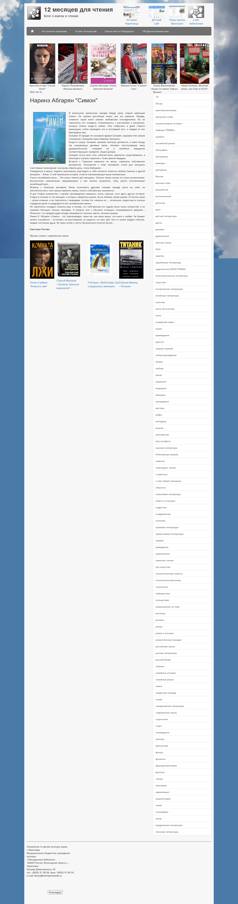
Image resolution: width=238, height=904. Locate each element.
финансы (160, 758)
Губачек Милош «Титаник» (128, 284)
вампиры (160, 163)
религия (160, 619)
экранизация (162, 792)
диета (159, 222)
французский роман (166, 765)
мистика (160, 408)
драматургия (162, 236)
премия (160, 540)
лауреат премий (164, 348)
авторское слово (164, 116)
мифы (159, 414)
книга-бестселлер (165, 308)
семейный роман (165, 679)
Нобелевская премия (167, 454)
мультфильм (162, 434)
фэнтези (160, 772)
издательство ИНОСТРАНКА (171, 269)
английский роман (165, 143)
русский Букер (163, 659)
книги (158, 315)
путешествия (162, 600)
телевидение (162, 732)
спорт (159, 725)
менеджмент (162, 401)
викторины (161, 169)
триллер (160, 739)
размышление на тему (168, 606)
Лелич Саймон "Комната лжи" (38, 284)
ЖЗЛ (158, 249)
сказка (159, 699)
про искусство (163, 566)
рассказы (160, 613)
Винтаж (159, 176)
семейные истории (166, 672)
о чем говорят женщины (168, 480)
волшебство (162, 189)
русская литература (166, 653)
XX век (159, 103)
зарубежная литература (168, 262)
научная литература (166, 447)
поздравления (163, 514)
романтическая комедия (168, 639)
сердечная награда (166, 692)
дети (158, 209)
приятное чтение (165, 560)
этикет (159, 805)
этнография (162, 811)
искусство (161, 282)
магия (159, 375)
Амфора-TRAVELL (165, 130)
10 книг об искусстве (86, 31)
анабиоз (160, 136)
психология (162, 586)
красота (160, 341)
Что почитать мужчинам (54, 31)
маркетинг (161, 381)
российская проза (165, 646)
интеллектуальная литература (172, 275)
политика (160, 520)
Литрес (159, 361)
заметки (160, 255)
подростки (161, 507)
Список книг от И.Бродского (119, 31)
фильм (159, 752)
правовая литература (167, 527)
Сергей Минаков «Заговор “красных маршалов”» (68, 284)
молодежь (161, 421)
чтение (159, 778)
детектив (160, 202)
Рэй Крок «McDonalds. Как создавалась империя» (103, 284)
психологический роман (168, 580)
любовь (160, 368)
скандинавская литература (170, 706)
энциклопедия (163, 798)
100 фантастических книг (155, 31)
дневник (160, 229)
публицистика (163, 593)
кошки (159, 328)
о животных (162, 474)
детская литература (166, 216)
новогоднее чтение (166, 467)
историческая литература (169, 288)
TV (157, 96)
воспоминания (163, 196)
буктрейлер (162, 156)
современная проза (166, 712)
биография (161, 149)
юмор (159, 818)
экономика (161, 785)
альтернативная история (169, 123)
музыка (159, 427)
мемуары (160, 394)
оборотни (161, 487)
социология (162, 719)
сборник (160, 666)
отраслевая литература (168, 494)
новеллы (160, 461)
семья (159, 686)
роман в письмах (165, 633)
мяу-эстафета (163, 441)
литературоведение (166, 355)
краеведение (162, 335)
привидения (162, 547)
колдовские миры (165, 322)
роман (159, 626)
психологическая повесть (169, 573)
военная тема (163, 183)
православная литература (169, 533)
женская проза (163, 242)
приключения (163, 553)
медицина (161, 388)
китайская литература (167, 295)
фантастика (162, 745)
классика (160, 302)
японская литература (167, 831)
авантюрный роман (166, 110)
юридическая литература (169, 825)
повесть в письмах (165, 500)
